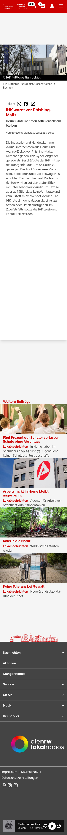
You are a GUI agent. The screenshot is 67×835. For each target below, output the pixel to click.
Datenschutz (30, 772)
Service (8, 684)
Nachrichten (12, 652)
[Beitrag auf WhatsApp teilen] (19, 104)
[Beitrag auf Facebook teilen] (26, 104)
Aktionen (9, 663)
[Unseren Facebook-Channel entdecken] (9, 785)
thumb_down (45, 826)
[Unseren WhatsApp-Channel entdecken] (3, 785)
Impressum (9, 772)
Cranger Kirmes (14, 674)
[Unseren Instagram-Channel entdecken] (15, 785)
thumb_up (59, 826)
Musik (7, 705)
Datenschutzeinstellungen (19, 778)
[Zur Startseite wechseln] (8, 6)
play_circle (52, 826)
